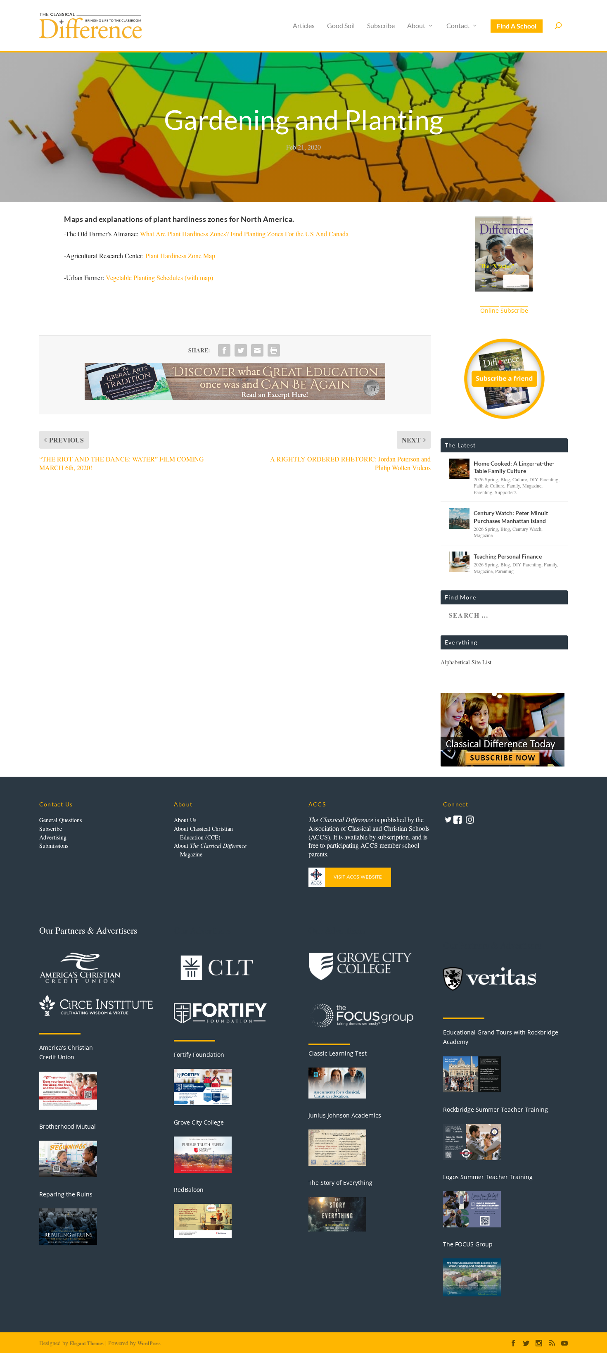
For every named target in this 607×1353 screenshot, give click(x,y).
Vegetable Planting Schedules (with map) (159, 277)
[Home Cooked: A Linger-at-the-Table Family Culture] (459, 469)
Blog (505, 479)
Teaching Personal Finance (508, 556)
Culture (519, 479)
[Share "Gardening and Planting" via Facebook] (224, 350)
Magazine (531, 485)
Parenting (483, 492)
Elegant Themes (87, 1343)
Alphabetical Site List (466, 662)
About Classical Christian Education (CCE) (203, 833)
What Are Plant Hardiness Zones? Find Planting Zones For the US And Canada (244, 233)
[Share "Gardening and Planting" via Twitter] (240, 350)
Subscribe (381, 25)
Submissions (53, 845)
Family (513, 485)
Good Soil (341, 25)
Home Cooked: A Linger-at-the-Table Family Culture (514, 467)
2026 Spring (486, 479)
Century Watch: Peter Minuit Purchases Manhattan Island (511, 516)
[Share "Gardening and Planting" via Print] (274, 350)
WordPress (149, 1343)
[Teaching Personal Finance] (459, 562)
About (416, 25)
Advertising (52, 837)
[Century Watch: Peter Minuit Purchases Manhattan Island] (459, 518)
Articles (304, 25)
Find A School (516, 26)
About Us (185, 820)
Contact (457, 25)
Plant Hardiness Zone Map (180, 255)
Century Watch (526, 529)
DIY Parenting (543, 479)
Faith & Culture (489, 485)
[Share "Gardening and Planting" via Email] (257, 350)
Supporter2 (506, 492)
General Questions (60, 820)
